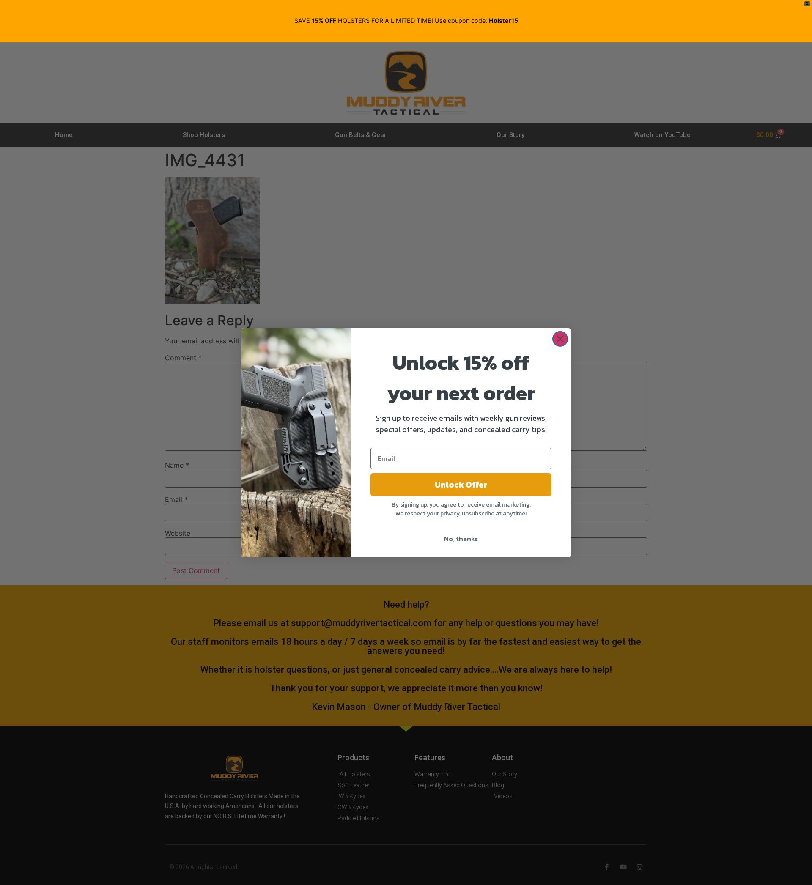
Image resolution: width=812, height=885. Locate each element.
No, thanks (461, 539)
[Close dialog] (560, 339)
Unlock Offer (461, 484)
